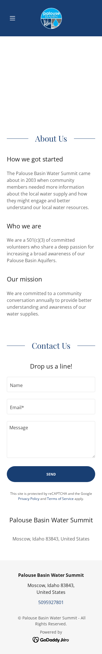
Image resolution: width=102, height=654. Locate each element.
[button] (13, 18)
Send (51, 474)
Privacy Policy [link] (28, 498)
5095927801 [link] (51, 602)
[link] (51, 18)
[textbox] (51, 384)
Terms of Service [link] (60, 498)
